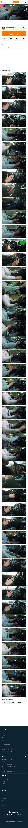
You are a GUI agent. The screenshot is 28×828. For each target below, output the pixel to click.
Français (4, 802)
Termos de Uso (9, 822)
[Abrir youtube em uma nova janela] (19, 814)
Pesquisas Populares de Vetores (9, 766)
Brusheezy (4, 732)
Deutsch (4, 800)
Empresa (4, 739)
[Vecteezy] (2, 2)
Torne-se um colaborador (7, 785)
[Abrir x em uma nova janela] (17, 814)
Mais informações (6, 46)
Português (4, 797)
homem (19, 702)
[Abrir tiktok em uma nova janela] (15, 814)
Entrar (22, 2)
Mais (3, 804)
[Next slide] (23, 702)
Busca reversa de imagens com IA (9, 746)
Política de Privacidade (17, 822)
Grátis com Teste (14, 33)
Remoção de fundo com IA (8, 748)
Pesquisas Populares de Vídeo (8, 770)
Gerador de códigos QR (7, 751)
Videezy (3, 737)
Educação (4, 741)
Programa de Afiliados (7, 763)
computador (11, 702)
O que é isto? (14, 44)
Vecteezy (4, 734)
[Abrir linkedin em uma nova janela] (11, 814)
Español (4, 795)
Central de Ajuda (5, 778)
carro (4, 702)
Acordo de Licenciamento (7, 758)
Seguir (23, 28)
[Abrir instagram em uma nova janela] (9, 814)
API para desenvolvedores (7, 744)
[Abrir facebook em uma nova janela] (7, 814)
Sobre (3, 783)
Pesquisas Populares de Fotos (8, 768)
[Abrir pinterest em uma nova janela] (13, 814)
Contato (3, 780)
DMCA (3, 761)
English (3, 793)
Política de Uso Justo (14, 823)
